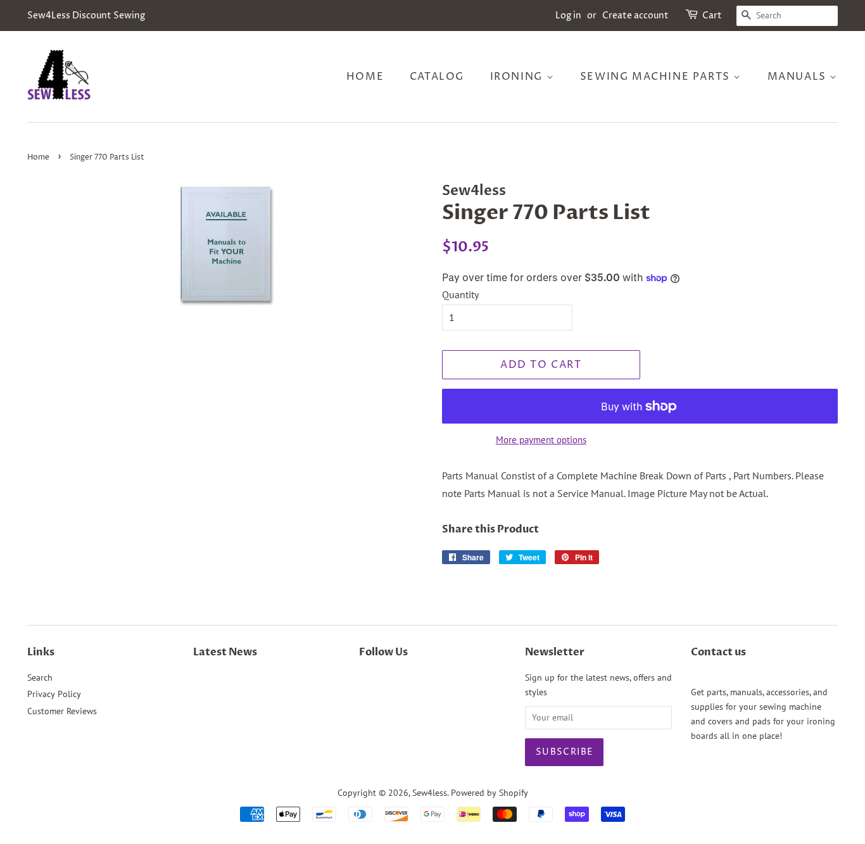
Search (40, 677)
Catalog (437, 77)
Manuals (798, 77)
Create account (635, 15)
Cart (712, 15)
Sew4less (429, 792)
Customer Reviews (62, 711)
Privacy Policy (54, 694)
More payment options (541, 440)
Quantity (460, 294)
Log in (568, 15)
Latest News (225, 652)
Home (365, 77)
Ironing (518, 77)
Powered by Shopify (489, 792)
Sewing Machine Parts (657, 77)
